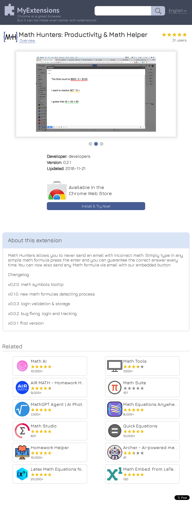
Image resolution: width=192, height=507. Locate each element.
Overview (27, 40)
